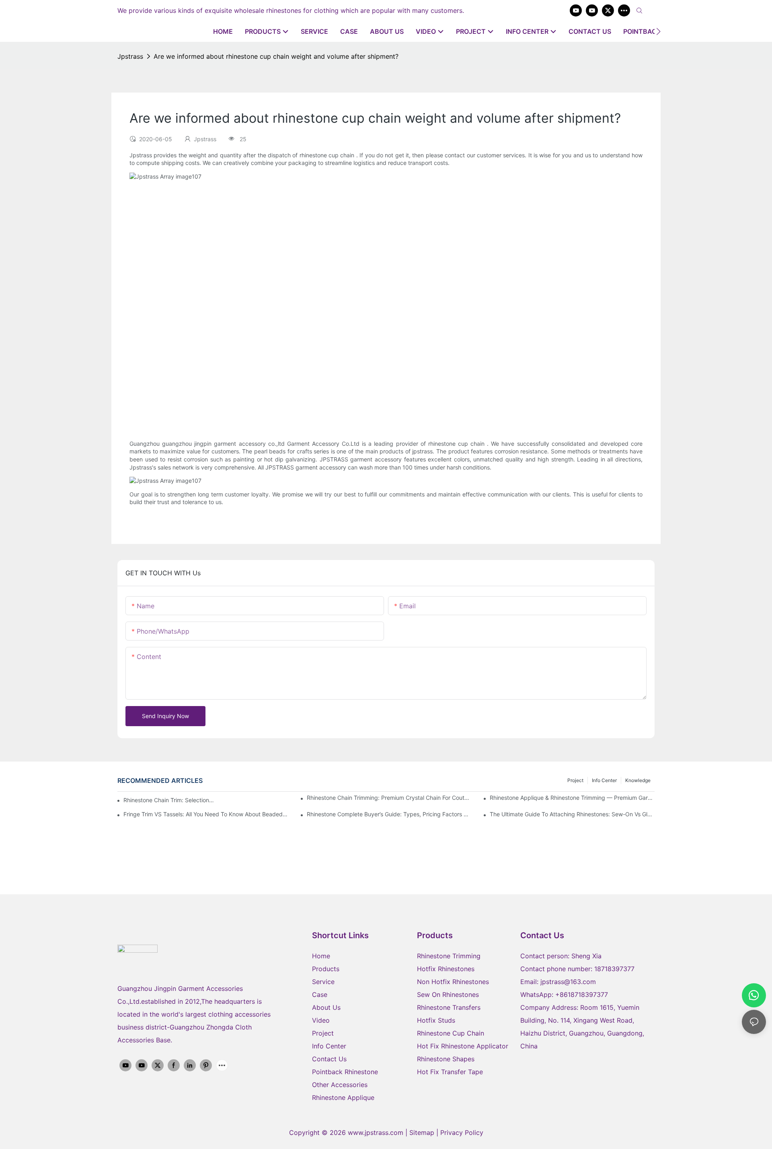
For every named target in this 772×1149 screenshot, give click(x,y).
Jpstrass (130, 56)
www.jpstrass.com (375, 1132)
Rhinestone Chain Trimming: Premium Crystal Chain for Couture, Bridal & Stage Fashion (389, 797)
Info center (604, 780)
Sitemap (422, 1132)
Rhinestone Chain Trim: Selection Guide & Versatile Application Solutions (168, 800)
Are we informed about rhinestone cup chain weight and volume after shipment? (276, 56)
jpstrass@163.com (568, 982)
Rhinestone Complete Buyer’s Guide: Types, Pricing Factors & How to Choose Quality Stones (389, 814)
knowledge (638, 780)
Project (575, 780)
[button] (658, 31)
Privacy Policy (461, 1132)
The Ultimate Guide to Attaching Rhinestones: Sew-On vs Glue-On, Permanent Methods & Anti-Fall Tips (572, 814)
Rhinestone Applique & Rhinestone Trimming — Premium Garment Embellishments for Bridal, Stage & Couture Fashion (572, 797)
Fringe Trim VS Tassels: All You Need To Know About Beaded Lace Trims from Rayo (205, 814)
